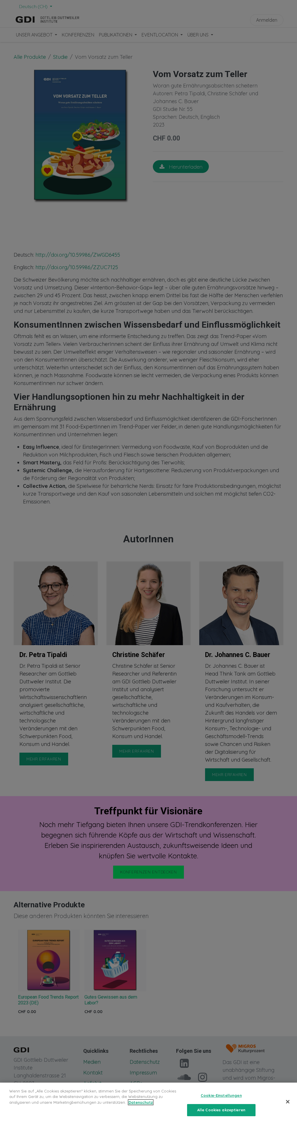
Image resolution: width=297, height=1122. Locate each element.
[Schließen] (287, 1101)
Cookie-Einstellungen (221, 1095)
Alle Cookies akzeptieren (221, 1110)
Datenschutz (140, 1102)
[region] (148, 1102)
